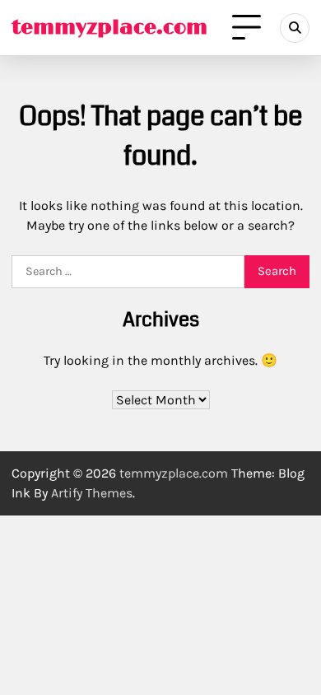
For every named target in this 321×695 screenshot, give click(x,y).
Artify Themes (92, 493)
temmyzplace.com (109, 28)
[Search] (294, 28)
